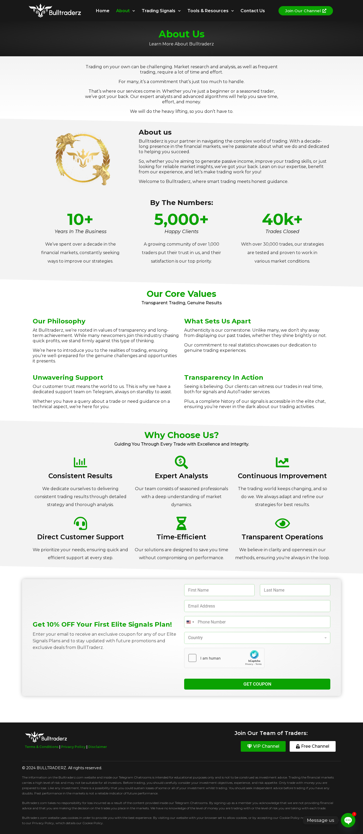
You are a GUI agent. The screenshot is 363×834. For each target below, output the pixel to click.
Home (102, 10)
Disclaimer (97, 747)
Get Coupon (257, 684)
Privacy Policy (73, 747)
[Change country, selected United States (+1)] (190, 622)
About (123, 10)
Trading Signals (158, 10)
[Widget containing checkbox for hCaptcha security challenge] (224, 658)
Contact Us (252, 10)
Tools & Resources (208, 10)
